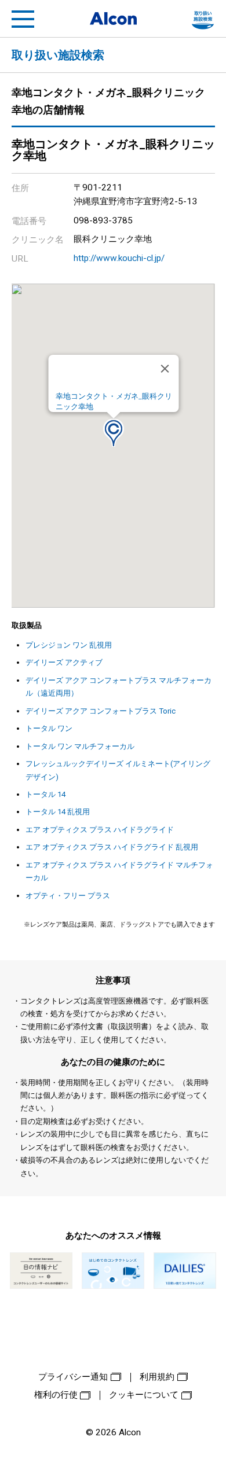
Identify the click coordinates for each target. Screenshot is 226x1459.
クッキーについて (143, 1395)
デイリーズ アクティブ (64, 662)
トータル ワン (48, 728)
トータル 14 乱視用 (57, 811)
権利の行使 (56, 1395)
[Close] (165, 369)
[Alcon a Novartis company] (113, 18)
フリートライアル (202, 19)
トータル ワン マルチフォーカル (79, 746)
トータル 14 (45, 794)
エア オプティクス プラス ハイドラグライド (99, 829)
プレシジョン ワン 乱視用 (68, 645)
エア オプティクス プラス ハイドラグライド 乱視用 (111, 847)
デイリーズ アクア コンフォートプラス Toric (100, 711)
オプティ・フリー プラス (67, 895)
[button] (114, 432)
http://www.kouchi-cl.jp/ (119, 258)
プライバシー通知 (73, 1377)
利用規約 (157, 1377)
